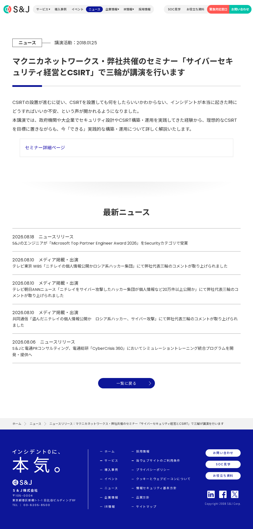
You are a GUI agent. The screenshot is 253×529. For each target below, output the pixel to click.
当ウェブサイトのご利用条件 (158, 460)
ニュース (94, 9)
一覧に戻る (126, 383)
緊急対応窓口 (218, 9)
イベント (78, 9)
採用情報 (144, 9)
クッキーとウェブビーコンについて (163, 479)
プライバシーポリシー (153, 470)
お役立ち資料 (195, 9)
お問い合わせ (240, 9)
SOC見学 (174, 9)
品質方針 (143, 497)
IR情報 (128, 9)
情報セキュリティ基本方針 (156, 488)
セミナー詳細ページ (45, 148)
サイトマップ (146, 506)
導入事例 (60, 9)
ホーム (16, 424)
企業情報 (111, 9)
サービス (42, 9)
